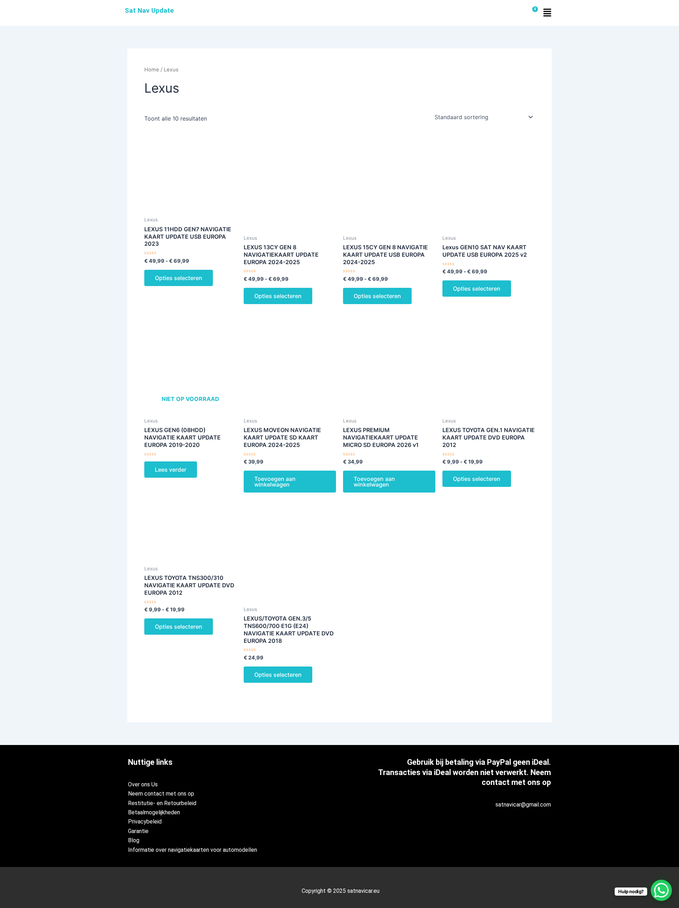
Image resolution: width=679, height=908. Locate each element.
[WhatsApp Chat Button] (661, 890)
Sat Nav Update (149, 10)
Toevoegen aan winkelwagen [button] (275, 481)
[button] (547, 13)
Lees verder (170, 469)
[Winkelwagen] (532, 13)
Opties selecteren (178, 277)
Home (151, 69)
